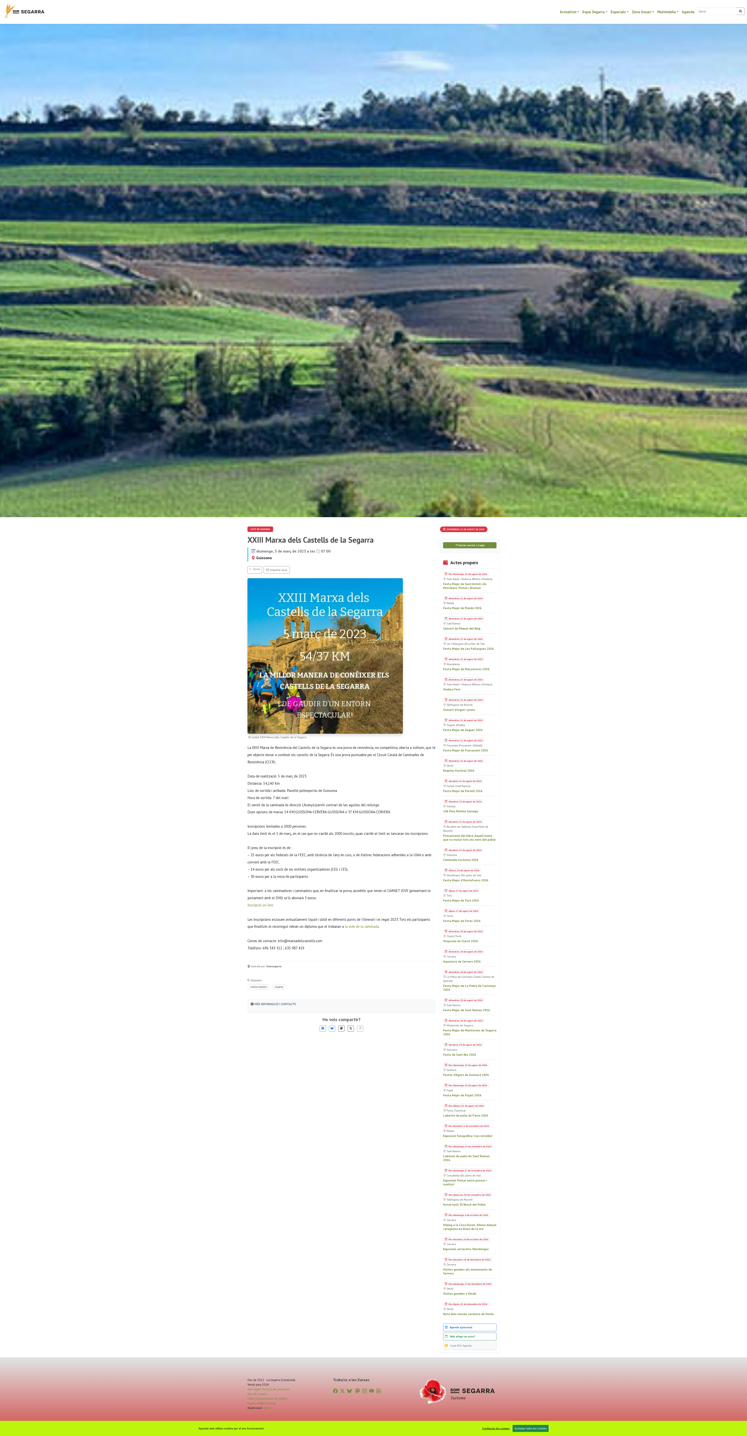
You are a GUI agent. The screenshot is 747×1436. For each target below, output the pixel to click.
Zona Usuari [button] (641, 11)
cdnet (267, 1408)
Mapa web (254, 1403)
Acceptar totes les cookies (531, 1428)
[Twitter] (351, 1029)
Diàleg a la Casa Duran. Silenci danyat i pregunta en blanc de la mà (469, 1227)
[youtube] (371, 1391)
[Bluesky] (332, 1029)
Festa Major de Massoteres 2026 (466, 669)
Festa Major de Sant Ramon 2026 (466, 1010)
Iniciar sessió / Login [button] (471, 545)
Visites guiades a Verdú (459, 1293)
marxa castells (259, 986)
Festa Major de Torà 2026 (461, 900)
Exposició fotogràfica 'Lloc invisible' (468, 1136)
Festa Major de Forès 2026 (461, 921)
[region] (373, 1428)
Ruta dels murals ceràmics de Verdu (468, 1314)
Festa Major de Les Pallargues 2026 (468, 649)
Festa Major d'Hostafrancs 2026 (465, 880)
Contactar (269, 1403)
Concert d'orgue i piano (459, 710)
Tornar (256, 569)
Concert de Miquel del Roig (461, 628)
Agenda (688, 11)
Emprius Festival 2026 (458, 770)
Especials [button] (618, 11)
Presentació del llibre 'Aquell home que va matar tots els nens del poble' (469, 837)
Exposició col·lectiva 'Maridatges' (466, 1249)
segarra (279, 986)
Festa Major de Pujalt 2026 (462, 1095)
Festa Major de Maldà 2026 (462, 608)
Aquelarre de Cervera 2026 (462, 961)
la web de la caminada (362, 926)
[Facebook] (323, 1029)
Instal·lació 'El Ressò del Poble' (464, 1204)
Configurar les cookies (496, 1428)
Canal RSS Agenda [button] (460, 1345)
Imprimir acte (278, 570)
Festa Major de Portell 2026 (462, 791)
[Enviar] (360, 1029)
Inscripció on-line (260, 905)
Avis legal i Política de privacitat (268, 1389)
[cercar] (741, 11)
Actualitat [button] (568, 11)
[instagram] (364, 1391)
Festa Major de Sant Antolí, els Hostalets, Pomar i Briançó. (465, 586)
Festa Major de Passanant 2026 (465, 750)
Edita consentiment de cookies (267, 1398)
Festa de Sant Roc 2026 (459, 1054)
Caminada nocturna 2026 (460, 860)
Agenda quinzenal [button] (460, 1327)
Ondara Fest (451, 689)
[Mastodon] (341, 1029)
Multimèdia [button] (666, 11)
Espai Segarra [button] (593, 11)
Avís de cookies (257, 1394)
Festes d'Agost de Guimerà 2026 (466, 1075)
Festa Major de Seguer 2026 (463, 730)
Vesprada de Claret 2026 (460, 941)
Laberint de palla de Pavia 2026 (465, 1115)
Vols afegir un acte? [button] (462, 1336)
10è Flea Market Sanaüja (460, 811)
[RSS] (378, 1391)
